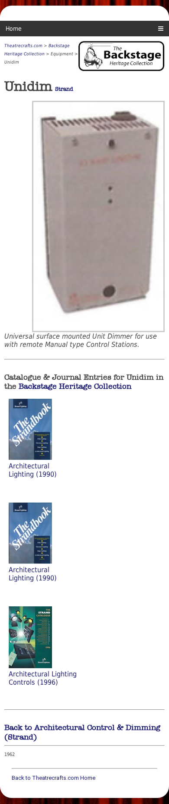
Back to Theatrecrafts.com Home (53, 778)
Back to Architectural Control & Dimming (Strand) (82, 732)
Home (14, 28)
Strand (64, 89)
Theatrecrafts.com (23, 45)
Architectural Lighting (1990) (33, 470)
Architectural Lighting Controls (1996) (43, 678)
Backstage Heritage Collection (75, 386)
